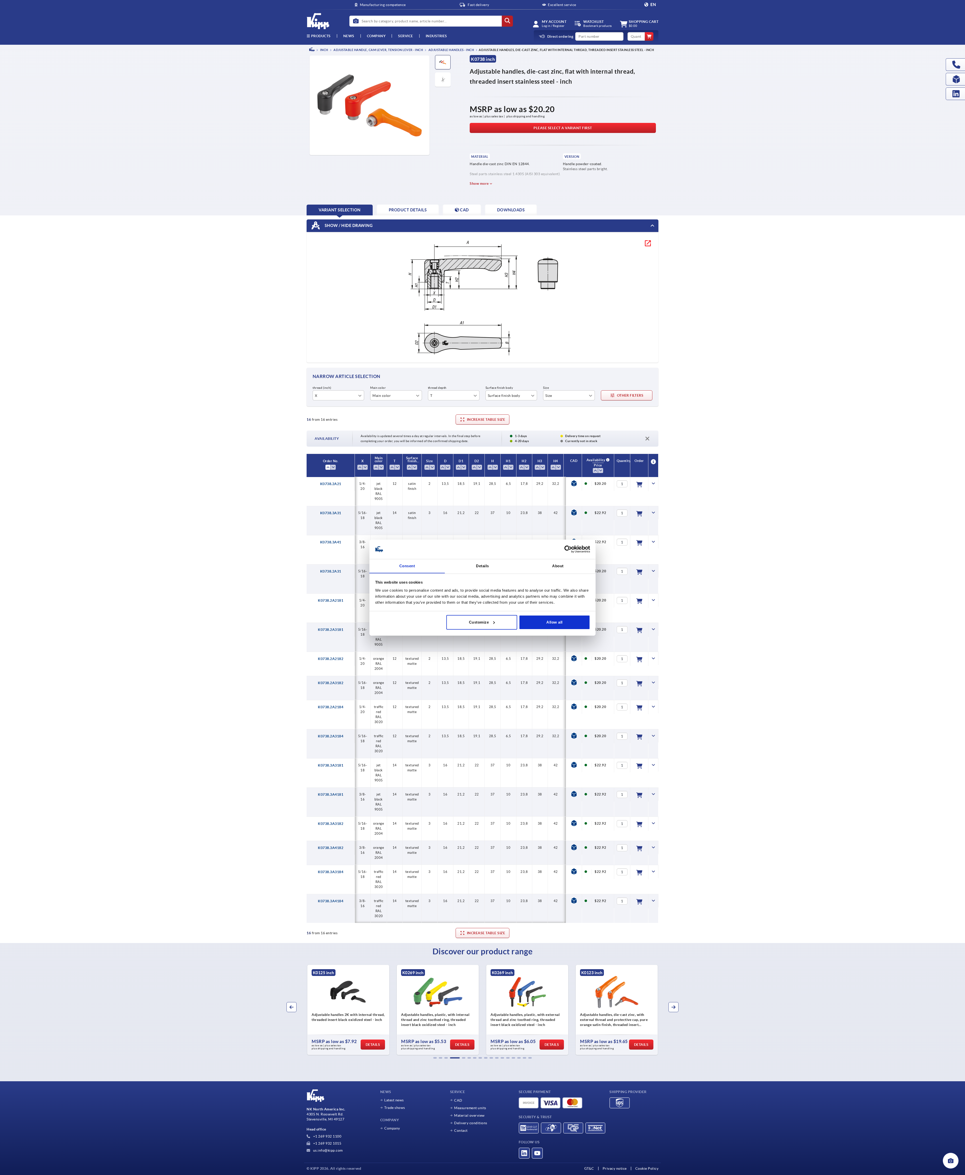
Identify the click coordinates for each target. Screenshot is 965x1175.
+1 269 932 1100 (326, 1136)
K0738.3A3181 (330, 765)
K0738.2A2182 (330, 659)
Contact (461, 1131)
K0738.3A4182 (330, 848)
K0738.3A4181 (330, 794)
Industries (436, 36)
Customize (479, 622)
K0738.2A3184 (330, 736)
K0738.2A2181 (330, 600)
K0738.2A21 (330, 484)
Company (376, 36)
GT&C (589, 1168)
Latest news (394, 1100)
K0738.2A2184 (330, 707)
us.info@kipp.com (327, 1150)
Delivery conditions (470, 1123)
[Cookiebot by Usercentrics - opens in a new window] (568, 549)
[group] (348, 1010)
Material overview (469, 1115)
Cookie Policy (647, 1168)
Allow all (554, 622)
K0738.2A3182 (330, 683)
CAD (458, 1100)
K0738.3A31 (330, 513)
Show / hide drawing (348, 225)
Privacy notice (615, 1168)
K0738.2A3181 (330, 630)
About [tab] (558, 565)
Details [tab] (482, 565)
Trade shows (394, 1108)
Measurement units (470, 1108)
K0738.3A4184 (330, 901)
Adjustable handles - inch (451, 50)
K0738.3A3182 (330, 824)
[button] (435, 1058)
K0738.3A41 (330, 542)
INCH (323, 50)
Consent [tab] (407, 565)
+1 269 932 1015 (326, 1143)
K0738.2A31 (330, 571)
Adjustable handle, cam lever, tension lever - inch (378, 50)
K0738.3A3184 (330, 872)
